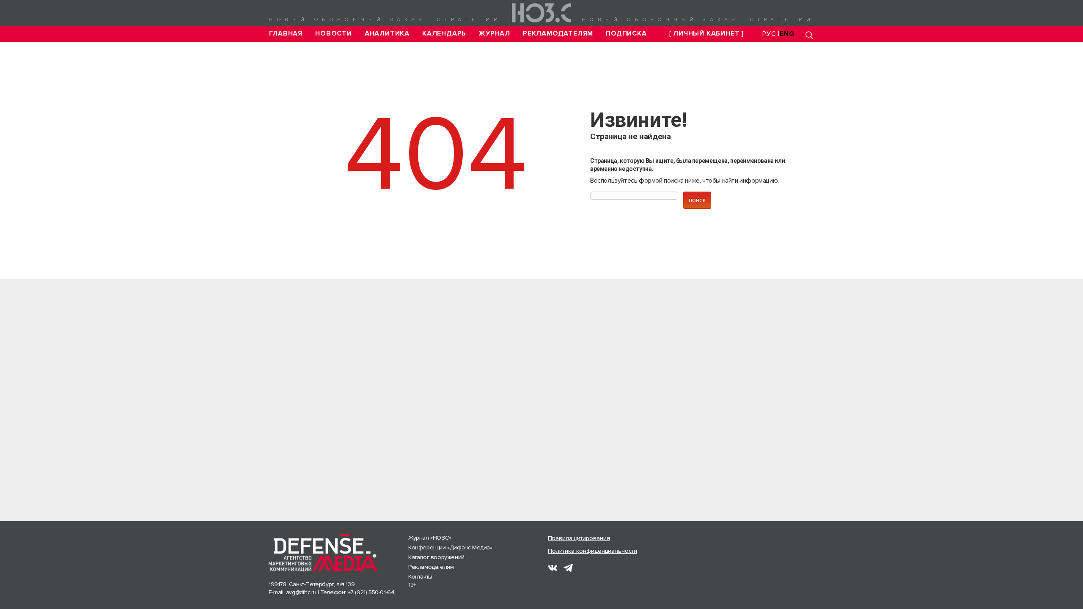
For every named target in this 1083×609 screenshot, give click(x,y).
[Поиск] (809, 35)
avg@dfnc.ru (301, 592)
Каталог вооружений (436, 557)
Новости (333, 34)
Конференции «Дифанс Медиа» (450, 547)
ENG (787, 34)
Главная (286, 34)
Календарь (444, 34)
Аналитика (387, 34)
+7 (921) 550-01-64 (371, 592)
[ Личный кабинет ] (706, 34)
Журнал (494, 34)
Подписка (626, 34)
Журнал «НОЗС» (429, 537)
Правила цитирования (579, 538)
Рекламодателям (558, 34)
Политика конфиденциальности (592, 550)
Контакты (420, 576)
